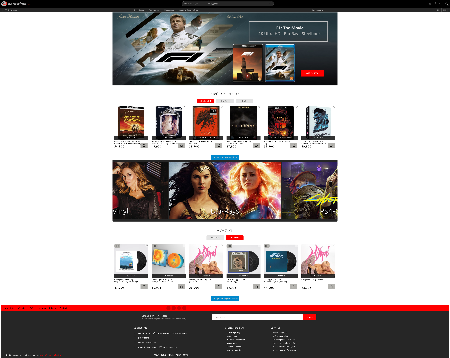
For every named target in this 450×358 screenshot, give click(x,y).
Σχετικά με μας (233, 333)
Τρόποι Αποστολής (280, 336)
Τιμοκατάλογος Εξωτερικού (284, 350)
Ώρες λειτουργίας (234, 350)
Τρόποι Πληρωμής (280, 333)
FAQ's (32, 308)
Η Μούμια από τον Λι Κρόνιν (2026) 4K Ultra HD (239, 142)
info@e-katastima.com (147, 343)
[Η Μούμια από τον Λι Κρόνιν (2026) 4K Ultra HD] (243, 123)
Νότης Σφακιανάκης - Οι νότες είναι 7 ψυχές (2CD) (163, 281)
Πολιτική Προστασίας (236, 340)
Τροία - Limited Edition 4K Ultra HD (200, 142)
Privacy (52, 308)
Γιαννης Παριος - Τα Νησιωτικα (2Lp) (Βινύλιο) (275, 281)
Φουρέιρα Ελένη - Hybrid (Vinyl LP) (200, 281)
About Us (9, 308)
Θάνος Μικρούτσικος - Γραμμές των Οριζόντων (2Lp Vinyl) (127, 281)
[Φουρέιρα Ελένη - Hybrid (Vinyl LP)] (206, 261)
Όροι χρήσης (232, 336)
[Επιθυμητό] (147, 107)
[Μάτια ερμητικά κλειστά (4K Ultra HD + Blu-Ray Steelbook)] (169, 123)
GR (438, 10)
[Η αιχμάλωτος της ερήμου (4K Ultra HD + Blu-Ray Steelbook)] (131, 123)
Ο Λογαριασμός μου (435, 3)
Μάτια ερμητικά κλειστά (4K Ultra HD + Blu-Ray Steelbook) (165, 142)
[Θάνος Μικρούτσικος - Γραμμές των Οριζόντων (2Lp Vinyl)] (131, 261)
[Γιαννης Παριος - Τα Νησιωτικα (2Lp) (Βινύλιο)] (281, 261)
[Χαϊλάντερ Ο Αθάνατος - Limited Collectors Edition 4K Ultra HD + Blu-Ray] (318, 123)
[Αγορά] (144, 145)
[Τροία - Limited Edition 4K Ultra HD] (206, 123)
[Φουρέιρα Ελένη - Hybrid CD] (318, 261)
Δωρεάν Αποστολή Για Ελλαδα (285, 343)
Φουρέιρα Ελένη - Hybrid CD (313, 280)
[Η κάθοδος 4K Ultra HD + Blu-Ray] (281, 123)
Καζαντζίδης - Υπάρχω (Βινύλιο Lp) (236, 281)
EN (444, 10)
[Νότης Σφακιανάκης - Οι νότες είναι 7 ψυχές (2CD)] (169, 261)
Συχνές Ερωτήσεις (234, 347)
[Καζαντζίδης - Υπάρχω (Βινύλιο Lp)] (243, 261)
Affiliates (21, 308)
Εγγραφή (309, 317)
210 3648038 (430, 3)
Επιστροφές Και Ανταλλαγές (284, 340)
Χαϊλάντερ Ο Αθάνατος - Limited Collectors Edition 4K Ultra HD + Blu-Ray (314, 142)
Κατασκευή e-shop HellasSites (50, 355)
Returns (42, 308)
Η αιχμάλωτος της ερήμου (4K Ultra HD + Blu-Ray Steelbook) (127, 142)
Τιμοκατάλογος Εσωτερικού (284, 347)
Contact (63, 308)
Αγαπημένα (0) (440, 3)
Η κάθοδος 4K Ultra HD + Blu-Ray (277, 142)
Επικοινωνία (232, 343)
